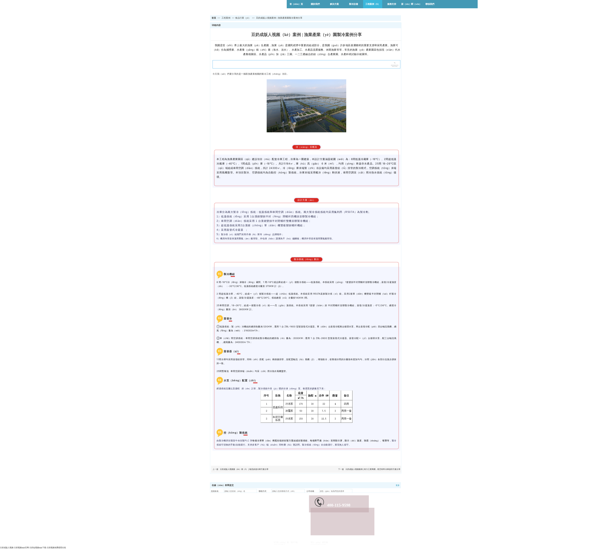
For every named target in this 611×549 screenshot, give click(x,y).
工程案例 (226, 18)
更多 (398, 485)
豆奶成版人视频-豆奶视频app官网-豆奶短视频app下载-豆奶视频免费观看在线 (33, 547)
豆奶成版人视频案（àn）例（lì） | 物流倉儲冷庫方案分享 (244, 469)
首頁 (214, 18)
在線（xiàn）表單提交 (223, 485)
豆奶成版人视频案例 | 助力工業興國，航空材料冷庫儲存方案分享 (372, 469)
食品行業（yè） (243, 18)
